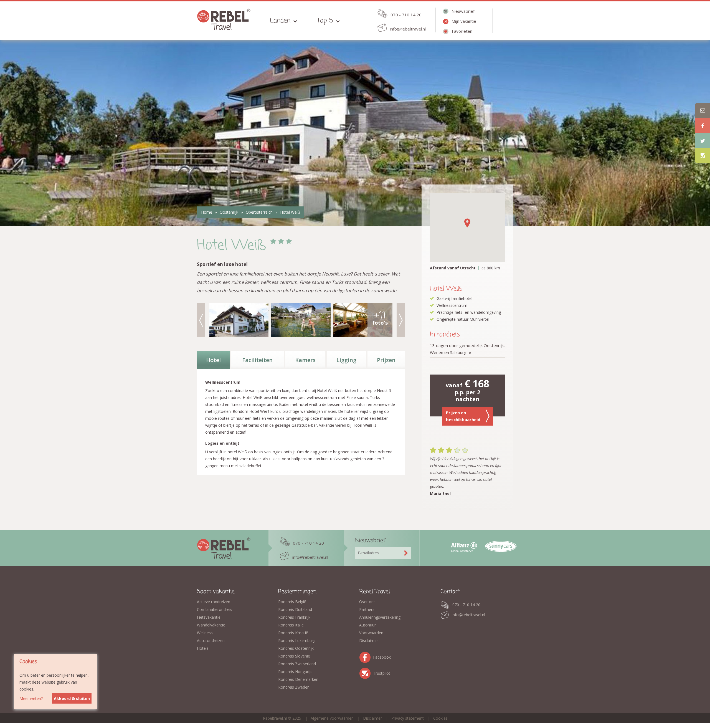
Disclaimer (368, 640)
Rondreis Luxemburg (296, 640)
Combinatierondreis (214, 609)
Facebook (366, 656)
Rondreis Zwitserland (297, 663)
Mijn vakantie (464, 21)
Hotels (203, 648)
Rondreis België (292, 601)
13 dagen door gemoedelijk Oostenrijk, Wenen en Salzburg (467, 349)
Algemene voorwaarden (332, 718)
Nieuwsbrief (463, 11)
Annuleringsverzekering (379, 617)
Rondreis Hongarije (295, 671)
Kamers (305, 360)
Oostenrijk (229, 212)
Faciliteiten (257, 360)
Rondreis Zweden (294, 687)
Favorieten (462, 31)
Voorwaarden (371, 632)
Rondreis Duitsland (295, 609)
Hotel (213, 360)
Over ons (367, 601)
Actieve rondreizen (213, 601)
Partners (366, 609)
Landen (280, 21)
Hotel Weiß (290, 212)
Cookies (440, 718)
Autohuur (367, 625)
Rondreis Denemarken (298, 679)
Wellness (205, 632)
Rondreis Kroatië (293, 632)
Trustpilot (366, 672)
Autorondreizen (211, 640)
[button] (467, 222)
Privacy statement (407, 718)
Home (206, 212)
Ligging (346, 360)
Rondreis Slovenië (294, 656)
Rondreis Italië (291, 625)
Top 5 (325, 21)
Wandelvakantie (211, 625)
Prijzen (386, 360)
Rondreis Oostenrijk (296, 648)
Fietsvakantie (208, 617)
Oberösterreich (259, 212)
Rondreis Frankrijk (294, 617)
